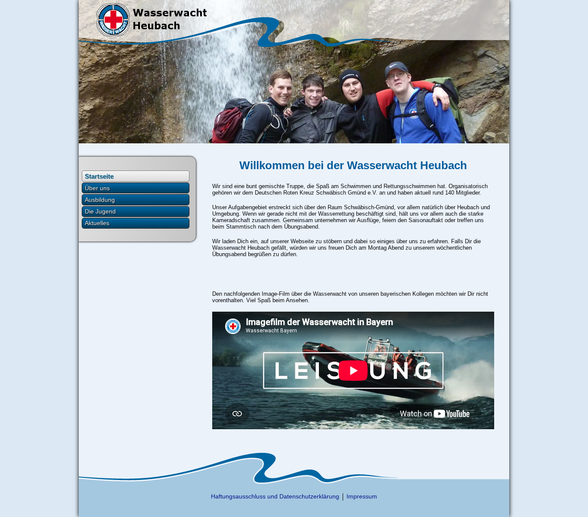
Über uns (97, 188)
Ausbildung (100, 199)
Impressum (362, 496)
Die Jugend (100, 211)
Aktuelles (97, 223)
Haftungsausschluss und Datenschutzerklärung (275, 496)
